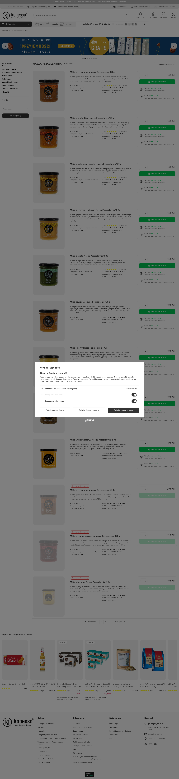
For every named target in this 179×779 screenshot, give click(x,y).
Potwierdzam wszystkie (123, 410)
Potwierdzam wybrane (55, 410)
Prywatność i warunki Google (71, 381)
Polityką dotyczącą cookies (102, 377)
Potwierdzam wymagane (89, 410)
